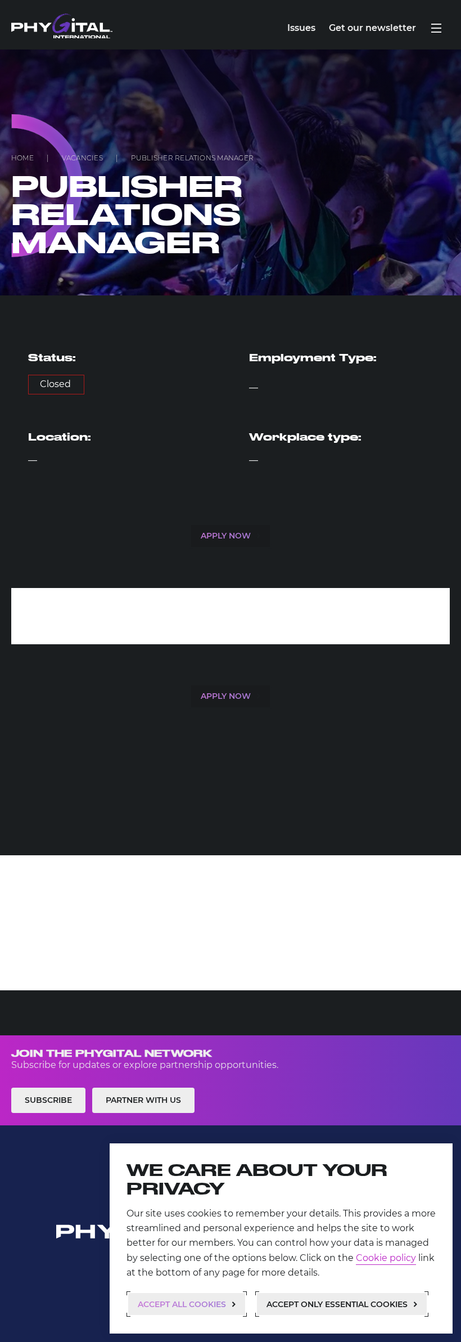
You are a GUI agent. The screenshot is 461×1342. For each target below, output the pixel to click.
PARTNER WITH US (143, 1100)
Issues (301, 28)
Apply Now (226, 536)
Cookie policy (386, 1258)
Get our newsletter (372, 28)
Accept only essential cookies (337, 1304)
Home (22, 158)
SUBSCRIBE (48, 1100)
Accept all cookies (182, 1304)
